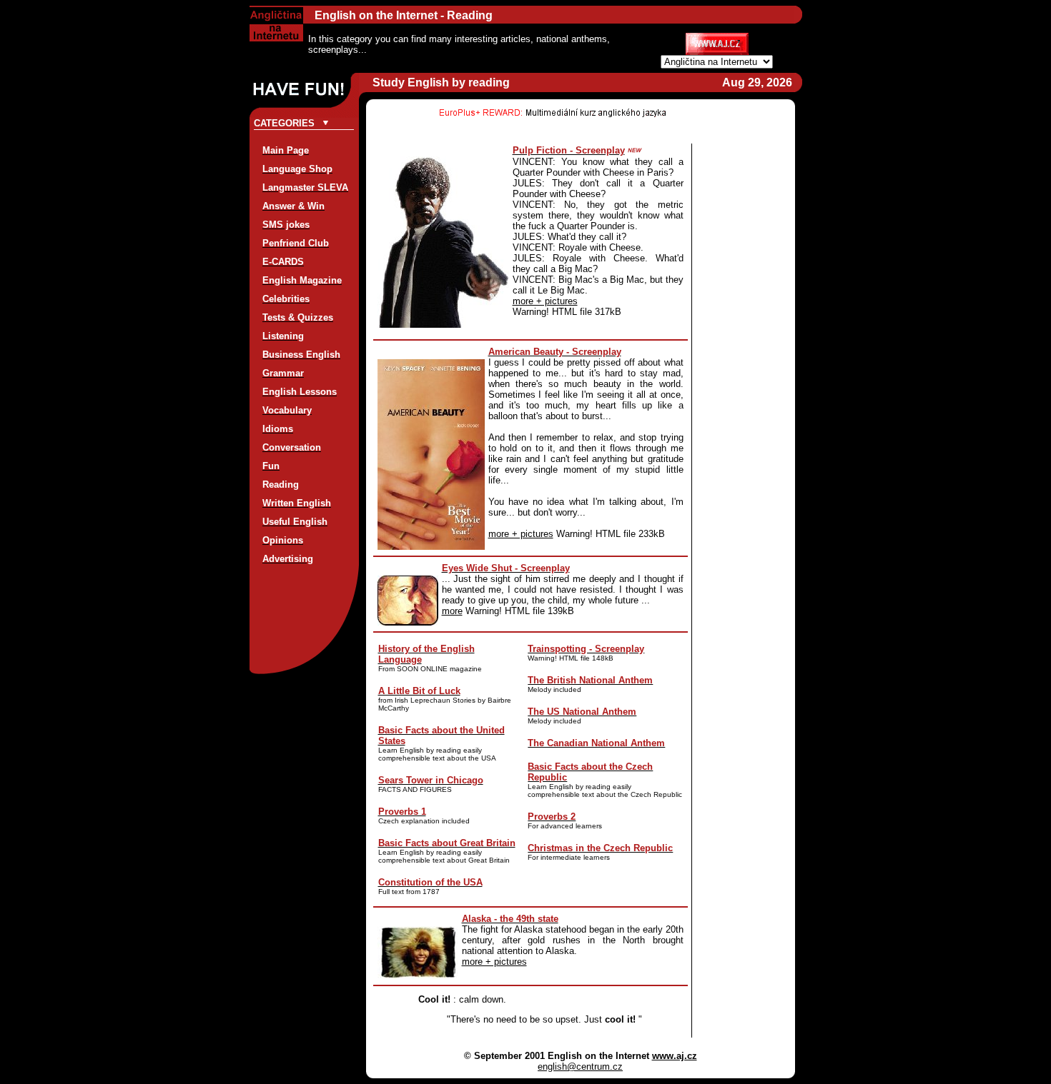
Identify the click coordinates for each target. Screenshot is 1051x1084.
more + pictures (545, 301)
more (452, 611)
